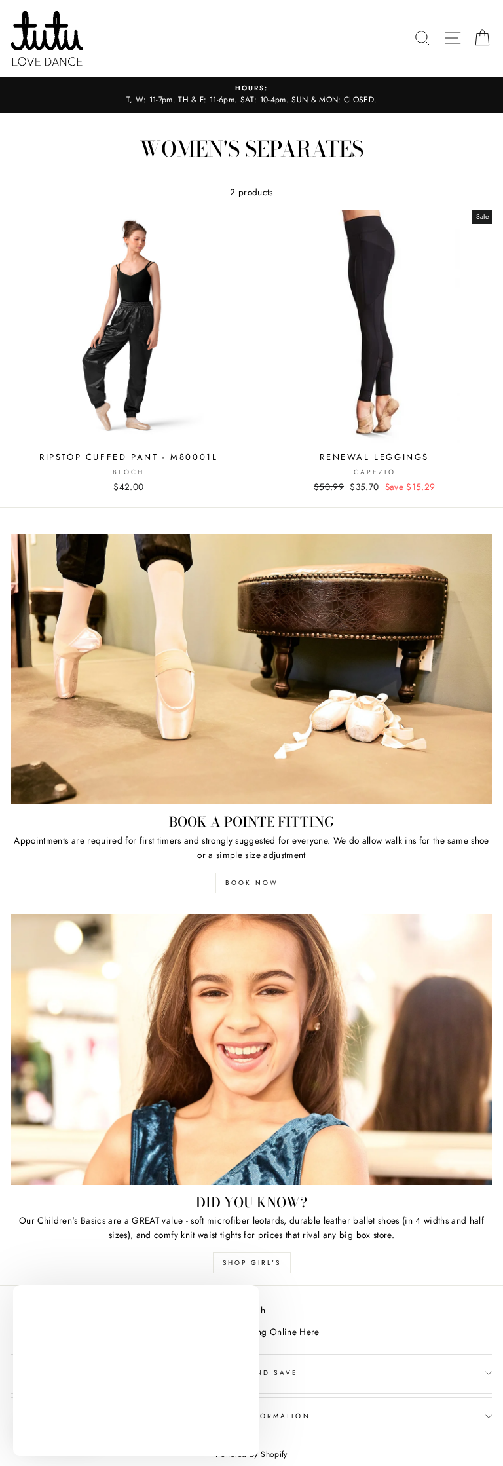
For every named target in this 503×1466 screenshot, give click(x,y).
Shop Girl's (252, 1263)
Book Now (251, 883)
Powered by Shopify (251, 1454)
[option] (251, 95)
